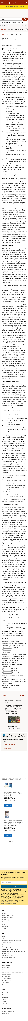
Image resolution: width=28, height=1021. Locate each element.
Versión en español (8, 1011)
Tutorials (4, 938)
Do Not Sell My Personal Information (13, 951)
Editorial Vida (6, 976)
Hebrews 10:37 (7, 679)
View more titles (14, 841)
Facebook (5, 993)
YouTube (4, 1003)
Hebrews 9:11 (7, 650)
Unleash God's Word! (14, 728)
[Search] (25, 19)
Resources (10, 29)
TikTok (4, 999)
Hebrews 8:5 (7, 641)
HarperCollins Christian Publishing (12, 972)
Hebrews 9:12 (7, 654)
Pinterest (5, 997)
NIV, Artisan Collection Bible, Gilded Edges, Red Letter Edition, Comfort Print (13, 793)
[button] (26, 3)
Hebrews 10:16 (7, 669)
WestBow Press (6, 980)
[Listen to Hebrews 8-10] (20, 34)
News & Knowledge (8, 915)
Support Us (5, 928)
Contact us (5, 945)
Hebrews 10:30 (7, 673)
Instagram (5, 995)
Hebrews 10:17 (7, 671)
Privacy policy (6, 947)
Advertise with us (7, 943)
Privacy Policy (6, 901)
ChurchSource (6, 970)
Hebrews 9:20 (7, 662)
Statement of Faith (7, 918)
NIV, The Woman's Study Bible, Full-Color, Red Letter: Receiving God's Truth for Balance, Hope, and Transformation (13, 823)
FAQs (3, 936)
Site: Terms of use (7, 955)
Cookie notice (6, 953)
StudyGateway (6, 968)
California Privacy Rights (10, 949)
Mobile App (5, 920)
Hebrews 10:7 (7, 664)
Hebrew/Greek (19, 29)
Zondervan (5, 983)
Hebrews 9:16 (7, 658)
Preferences (5, 1013)
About (4, 913)
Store (4, 922)
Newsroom (5, 926)
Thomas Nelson (7, 978)
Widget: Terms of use (8, 957)
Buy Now (8, 805)
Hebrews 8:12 (7, 648)
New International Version (13, 701)
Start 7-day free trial (10, 744)
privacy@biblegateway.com (8, 903)
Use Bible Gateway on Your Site (11, 940)
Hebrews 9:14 (7, 656)
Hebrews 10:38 (7, 681)
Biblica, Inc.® (9, 710)
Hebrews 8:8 (7, 644)
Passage (3, 29)
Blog (3, 924)
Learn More (7, 748)
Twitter (4, 1001)
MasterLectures (7, 985)
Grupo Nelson (6, 974)
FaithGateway (6, 965)
